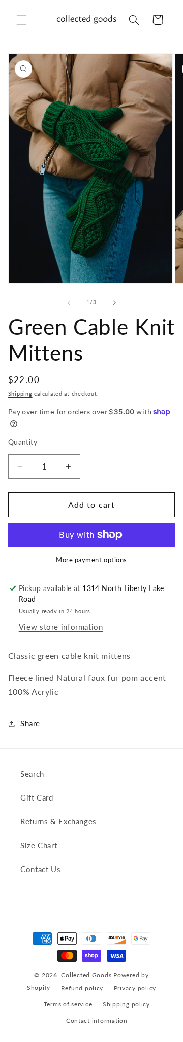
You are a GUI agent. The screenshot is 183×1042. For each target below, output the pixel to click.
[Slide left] (68, 303)
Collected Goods (87, 974)
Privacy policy (135, 988)
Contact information (97, 1020)
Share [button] (30, 723)
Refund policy (82, 988)
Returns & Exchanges (58, 821)
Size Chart (38, 845)
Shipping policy (126, 1004)
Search (32, 773)
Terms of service (68, 1004)
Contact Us (40, 869)
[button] (21, 19)
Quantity (22, 442)
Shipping (20, 394)
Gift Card (36, 797)
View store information (61, 626)
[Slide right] (114, 303)
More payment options (91, 560)
